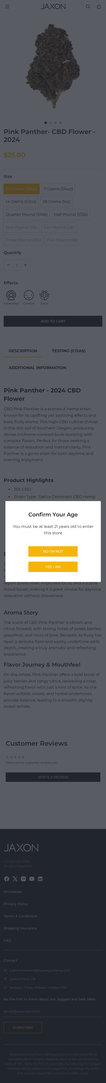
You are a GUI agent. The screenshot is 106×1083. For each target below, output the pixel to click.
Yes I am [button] (53, 567)
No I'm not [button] (53, 551)
